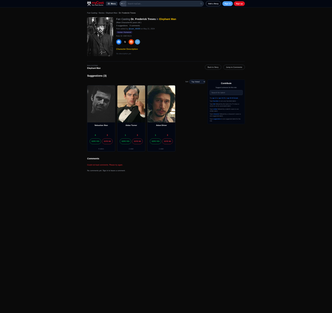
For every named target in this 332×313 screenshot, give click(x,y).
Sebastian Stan (101, 125)
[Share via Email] (137, 41)
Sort (186, 82)
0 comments (135, 26)
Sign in (227, 4)
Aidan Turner (131, 125)
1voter (131, 149)
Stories (101, 13)
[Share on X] (125, 41)
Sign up (239, 4)
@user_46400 (134, 29)
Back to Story (213, 67)
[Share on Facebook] (118, 41)
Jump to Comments (234, 67)
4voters (101, 149)
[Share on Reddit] (131, 41)
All (122, 4)
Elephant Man (111, 13)
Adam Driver (161, 125)
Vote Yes (95, 141)
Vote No (107, 141)
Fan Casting (92, 13)
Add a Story (213, 4)
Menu (113, 4)
